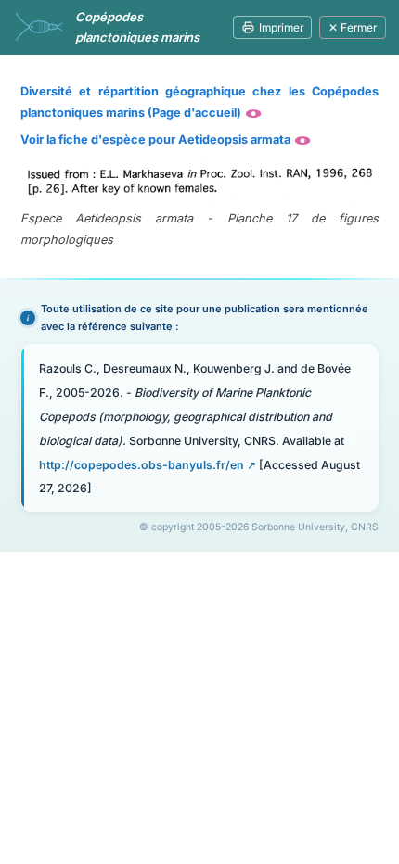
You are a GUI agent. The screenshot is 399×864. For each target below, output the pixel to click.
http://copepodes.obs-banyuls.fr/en (141, 465)
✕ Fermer (352, 27)
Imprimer (281, 27)
